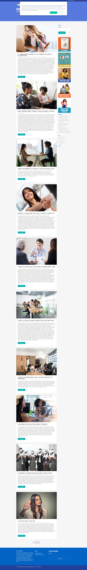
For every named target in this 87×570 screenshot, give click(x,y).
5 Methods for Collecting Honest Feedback (32, 424)
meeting (39, 321)
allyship (61, 139)
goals (44, 379)
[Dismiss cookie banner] (65, 3)
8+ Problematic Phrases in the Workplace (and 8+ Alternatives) (35, 54)
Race (36, 56)
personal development (39, 522)
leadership (37, 214)
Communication (42, 56)
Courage (43, 522)
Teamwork (47, 268)
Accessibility (61, 137)
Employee (37, 425)
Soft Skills (48, 214)
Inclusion (46, 56)
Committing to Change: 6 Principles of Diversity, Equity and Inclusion (64, 120)
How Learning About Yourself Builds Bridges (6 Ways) (36, 111)
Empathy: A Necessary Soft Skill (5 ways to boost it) (36, 213)
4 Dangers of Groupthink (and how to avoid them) (35, 473)
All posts (36, 542)
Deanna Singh (29, 56)
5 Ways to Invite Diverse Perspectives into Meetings (36, 320)
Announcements (62, 140)
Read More (21, 76)
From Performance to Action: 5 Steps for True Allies (36, 169)
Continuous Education (21, 113)
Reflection (37, 112)
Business (39, 56)
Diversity (36, 321)
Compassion (41, 214)
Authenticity (45, 112)
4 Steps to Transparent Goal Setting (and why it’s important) (35, 378)
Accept (53, 12)
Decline (62, 12)
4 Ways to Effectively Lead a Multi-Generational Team (36, 267)
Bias (60, 144)
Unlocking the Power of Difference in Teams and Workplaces (63, 125)
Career (40, 425)
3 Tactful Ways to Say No (26, 521)
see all (59, 146)
